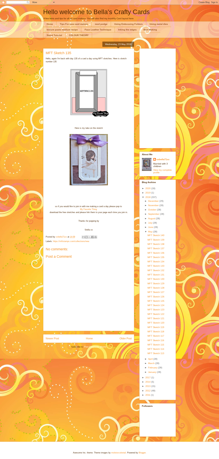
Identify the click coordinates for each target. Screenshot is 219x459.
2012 (148, 390)
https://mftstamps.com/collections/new (71, 241)
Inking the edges (127, 29)
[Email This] (83, 237)
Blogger (142, 452)
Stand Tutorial (54, 35)
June (151, 227)
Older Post (126, 338)
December (153, 201)
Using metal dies (159, 24)
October (152, 209)
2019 (148, 192)
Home (50, 24)
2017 (148, 377)
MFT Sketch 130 (155, 279)
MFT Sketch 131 (155, 274)
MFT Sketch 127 (155, 292)
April (150, 359)
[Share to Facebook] (92, 237)
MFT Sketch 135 (155, 257)
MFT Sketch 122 (155, 314)
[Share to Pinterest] (95, 237)
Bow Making (150, 29)
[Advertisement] (157, 98)
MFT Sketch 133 (155, 266)
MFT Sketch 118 (155, 331)
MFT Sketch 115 (155, 344)
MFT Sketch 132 (155, 270)
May (150, 231)
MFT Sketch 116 (155, 340)
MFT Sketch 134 (155, 261)
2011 (148, 395)
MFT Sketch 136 (155, 253)
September (154, 214)
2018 (148, 197)
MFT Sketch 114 (155, 349)
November (153, 205)
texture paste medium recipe (62, 29)
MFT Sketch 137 (155, 248)
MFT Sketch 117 (155, 336)
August (152, 218)
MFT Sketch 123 (155, 309)
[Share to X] (89, 237)
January (152, 372)
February (153, 367)
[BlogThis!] (86, 237)
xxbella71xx (162, 159)
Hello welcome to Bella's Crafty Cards (96, 11)
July (150, 222)
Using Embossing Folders (128, 24)
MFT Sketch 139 (155, 239)
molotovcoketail (118, 452)
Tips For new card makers (74, 24)
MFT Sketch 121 (155, 318)
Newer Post (52, 338)
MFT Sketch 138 (155, 244)
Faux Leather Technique (98, 29)
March (151, 363)
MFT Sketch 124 (155, 305)
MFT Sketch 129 (155, 283)
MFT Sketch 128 (155, 288)
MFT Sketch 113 (155, 353)
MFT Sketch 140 (155, 235)
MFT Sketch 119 (155, 327)
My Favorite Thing (88, 209)
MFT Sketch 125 (155, 301)
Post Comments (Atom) (95, 347)
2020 (148, 188)
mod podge (101, 24)
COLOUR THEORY (78, 35)
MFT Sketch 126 (155, 296)
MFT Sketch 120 (155, 322)
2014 (148, 382)
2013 (148, 386)
